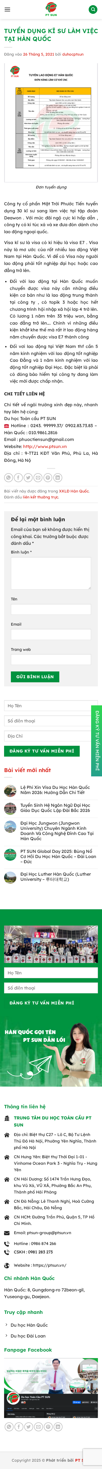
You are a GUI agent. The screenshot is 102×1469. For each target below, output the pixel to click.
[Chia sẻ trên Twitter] (28, 477)
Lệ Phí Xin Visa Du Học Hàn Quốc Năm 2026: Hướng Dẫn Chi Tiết (55, 790)
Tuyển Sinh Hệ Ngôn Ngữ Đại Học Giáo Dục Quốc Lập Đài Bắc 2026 (55, 808)
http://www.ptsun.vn (45, 446)
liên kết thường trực (40, 497)
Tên (14, 599)
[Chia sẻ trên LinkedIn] (57, 477)
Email (16, 624)
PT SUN (82, 1460)
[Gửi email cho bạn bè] (37, 477)
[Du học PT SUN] (51, 9)
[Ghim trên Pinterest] (48, 477)
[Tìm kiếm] (93, 9)
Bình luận (21, 552)
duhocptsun (73, 54)
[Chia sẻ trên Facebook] (18, 477)
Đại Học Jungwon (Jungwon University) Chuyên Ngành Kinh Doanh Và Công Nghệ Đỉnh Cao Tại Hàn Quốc (57, 831)
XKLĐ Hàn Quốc (74, 491)
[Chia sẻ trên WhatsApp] (8, 477)
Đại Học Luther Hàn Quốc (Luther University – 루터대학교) (55, 877)
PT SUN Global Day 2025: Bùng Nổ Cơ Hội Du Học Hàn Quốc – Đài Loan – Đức (58, 856)
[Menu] (7, 9)
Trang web (21, 649)
